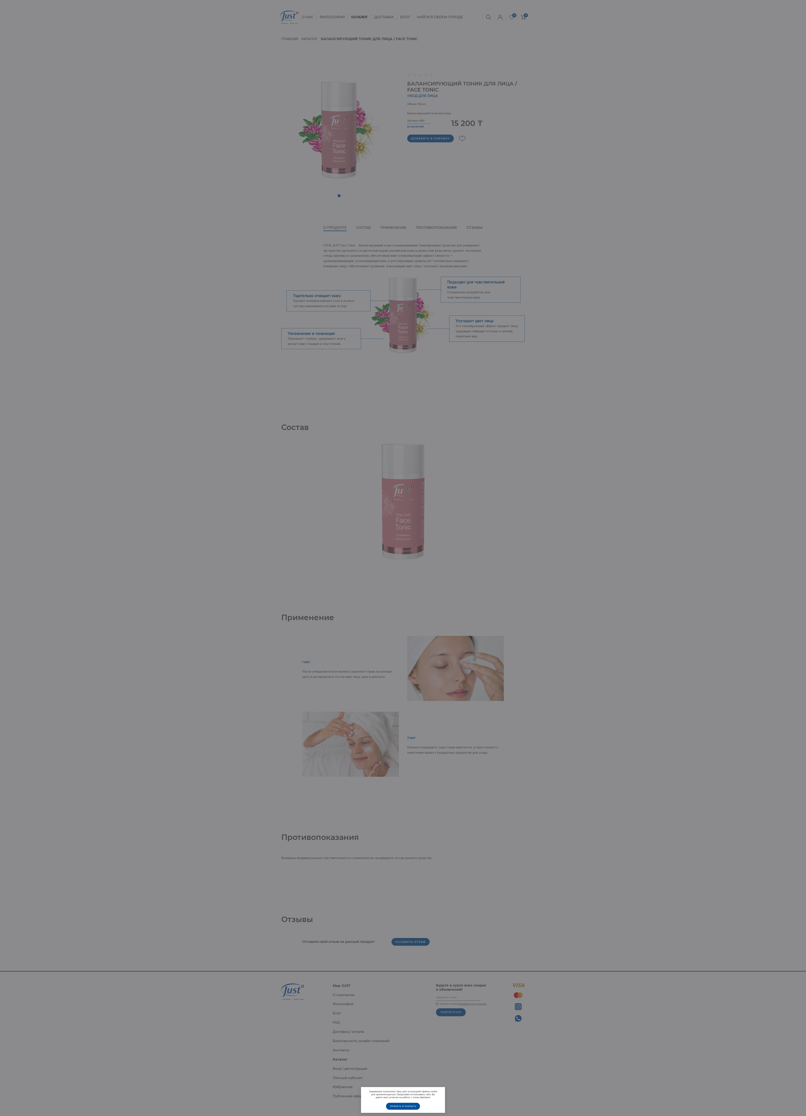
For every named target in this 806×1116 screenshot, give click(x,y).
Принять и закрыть (403, 1106)
